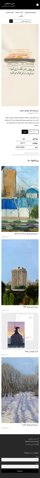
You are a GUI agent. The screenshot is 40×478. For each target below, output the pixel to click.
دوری (27, 155)
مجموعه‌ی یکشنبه (17, 155)
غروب (24, 155)
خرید (24, 132)
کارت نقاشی (10, 12)
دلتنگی (32, 155)
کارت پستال (19, 12)
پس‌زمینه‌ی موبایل (30, 12)
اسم (37, 457)
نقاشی (21, 16)
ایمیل (37, 463)
